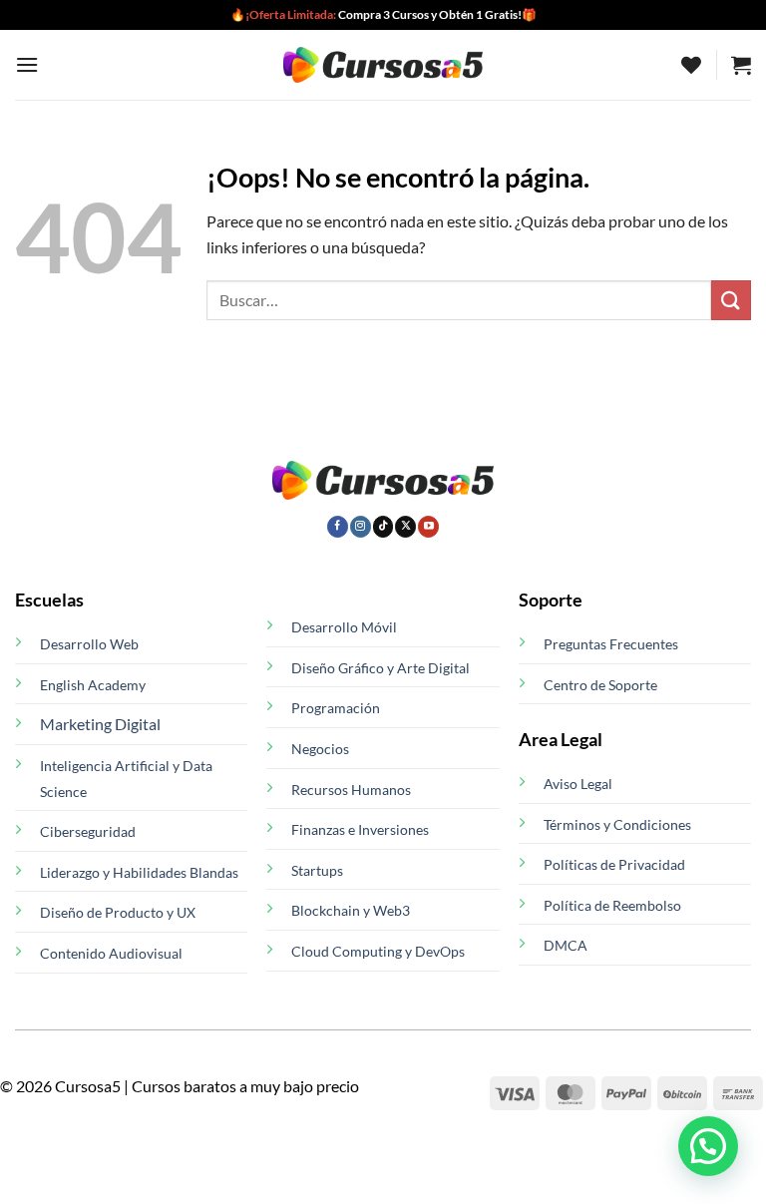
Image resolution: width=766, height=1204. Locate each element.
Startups (317, 870)
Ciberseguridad (88, 831)
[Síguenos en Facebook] (337, 527)
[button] (27, 64)
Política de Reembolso (612, 905)
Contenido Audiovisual (111, 953)
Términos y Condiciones (617, 824)
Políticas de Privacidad (614, 864)
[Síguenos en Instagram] (360, 527)
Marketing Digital (100, 723)
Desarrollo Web (89, 643)
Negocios (320, 748)
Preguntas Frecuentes (611, 643)
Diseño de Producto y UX (117, 912)
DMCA (565, 945)
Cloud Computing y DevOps (378, 951)
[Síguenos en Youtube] (428, 527)
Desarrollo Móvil (344, 626)
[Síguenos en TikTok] (383, 527)
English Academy (93, 684)
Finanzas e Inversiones (360, 829)
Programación (335, 707)
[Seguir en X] (405, 527)
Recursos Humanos (351, 789)
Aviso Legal (578, 783)
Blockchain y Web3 (350, 910)
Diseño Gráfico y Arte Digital (380, 667)
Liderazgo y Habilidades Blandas (139, 872)
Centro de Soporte (600, 684)
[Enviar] (731, 299)
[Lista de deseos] (691, 65)
